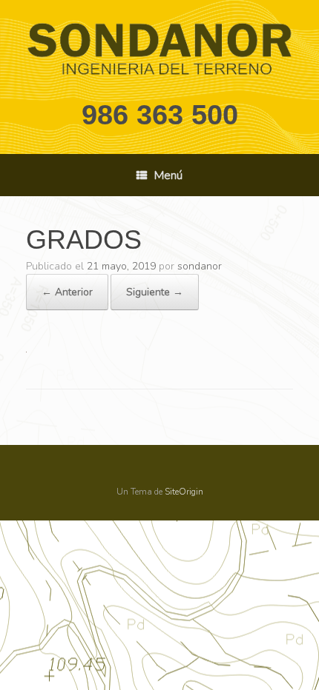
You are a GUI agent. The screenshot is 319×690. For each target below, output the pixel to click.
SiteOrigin (184, 492)
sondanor (199, 266)
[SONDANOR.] (159, 49)
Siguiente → (154, 292)
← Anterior (67, 292)
